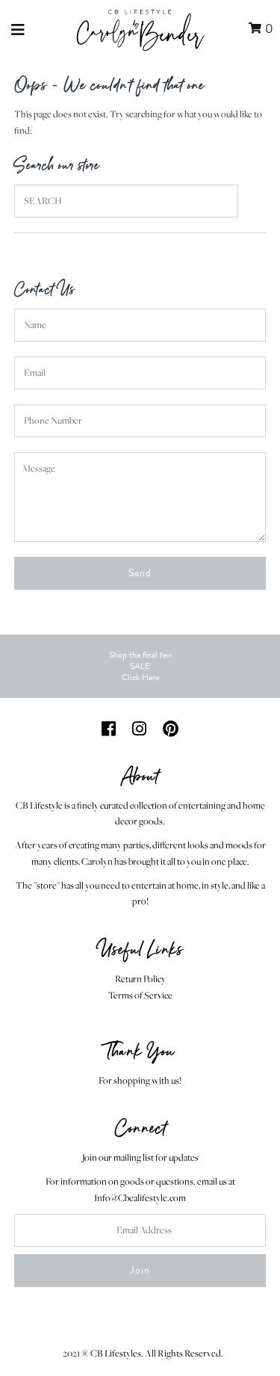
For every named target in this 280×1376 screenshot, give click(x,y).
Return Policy (140, 978)
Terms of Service (140, 995)
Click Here (140, 677)
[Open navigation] (18, 29)
